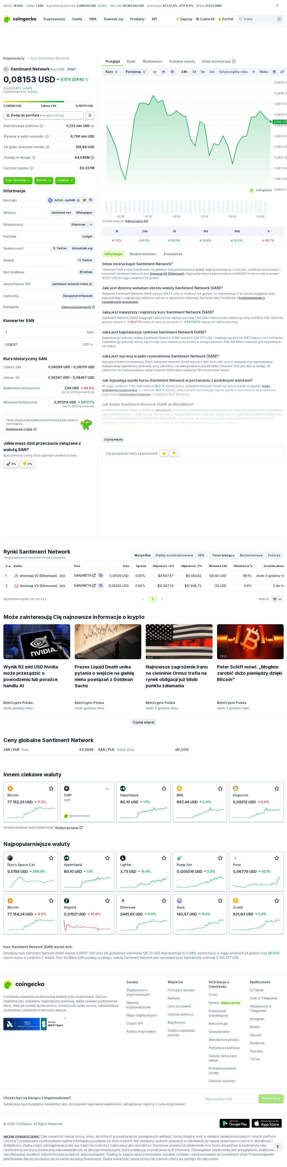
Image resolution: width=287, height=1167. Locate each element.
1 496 (39, 5)
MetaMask (163, 410)
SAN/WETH (82, 575)
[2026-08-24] (274, 72)
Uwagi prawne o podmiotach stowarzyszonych (34, 557)
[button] (61, 213)
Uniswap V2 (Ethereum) (167, 273)
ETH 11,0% (186, 5)
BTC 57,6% (170, 5)
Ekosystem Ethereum (135, 394)
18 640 (18, 5)
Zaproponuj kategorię (76, 307)
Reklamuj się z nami (19, 429)
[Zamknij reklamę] (107, 789)
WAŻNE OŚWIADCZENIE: (21, 1136)
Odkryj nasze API (136, 221)
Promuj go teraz (67, 827)
